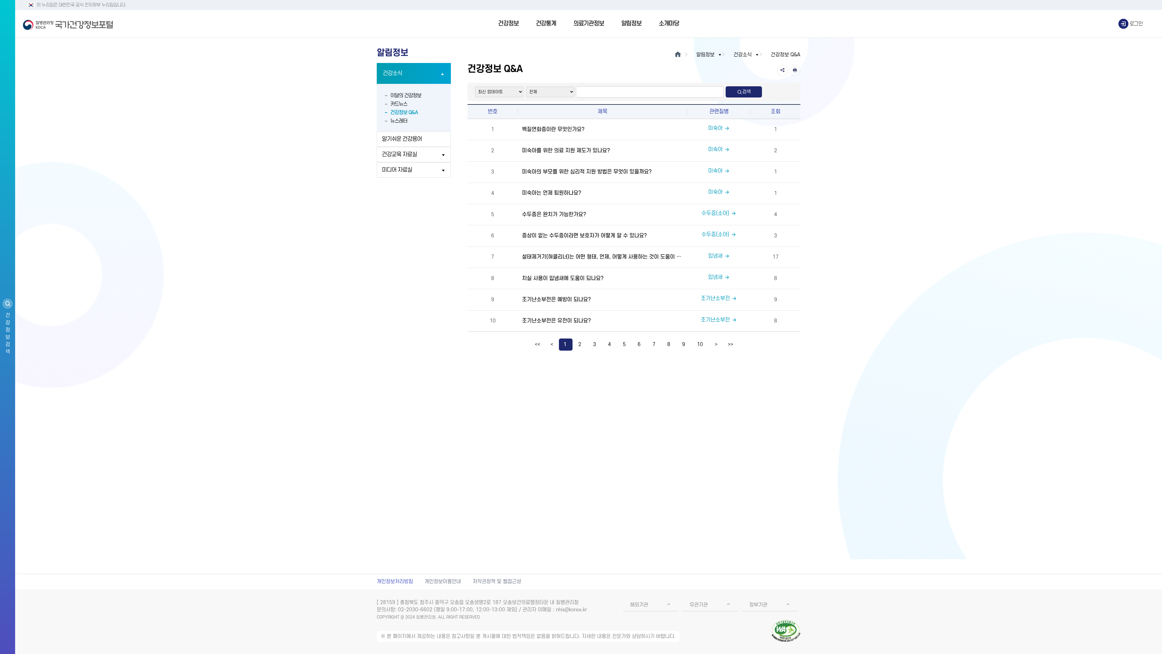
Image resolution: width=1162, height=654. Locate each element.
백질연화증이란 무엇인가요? (553, 129)
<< (537, 344)
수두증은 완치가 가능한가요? (554, 214)
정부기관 (758, 605)
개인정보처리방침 (395, 581)
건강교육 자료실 (399, 154)
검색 (746, 91)
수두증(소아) (715, 213)
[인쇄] (794, 70)
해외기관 (639, 605)
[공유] (782, 70)
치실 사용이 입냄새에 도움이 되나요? (563, 278)
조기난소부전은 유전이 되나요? (556, 321)
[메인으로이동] (677, 54)
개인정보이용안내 (443, 581)
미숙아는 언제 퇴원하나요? (551, 193)
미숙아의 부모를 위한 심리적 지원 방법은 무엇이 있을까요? (587, 172)
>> (730, 344)
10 (700, 344)
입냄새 (715, 256)
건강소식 (392, 73)
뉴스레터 (398, 121)
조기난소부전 (715, 298)
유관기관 (699, 605)
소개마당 (669, 23)
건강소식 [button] (743, 55)
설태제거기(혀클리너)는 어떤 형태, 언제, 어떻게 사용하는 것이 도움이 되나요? (604, 257)
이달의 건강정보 (405, 95)
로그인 (1136, 24)
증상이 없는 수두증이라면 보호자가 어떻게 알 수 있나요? (584, 236)
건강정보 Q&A (404, 112)
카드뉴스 (398, 104)
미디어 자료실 (397, 170)
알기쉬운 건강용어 (402, 139)
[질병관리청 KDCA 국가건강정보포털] (68, 24)
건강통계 (546, 23)
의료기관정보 (588, 23)
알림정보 (631, 23)
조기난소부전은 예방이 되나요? (556, 299)
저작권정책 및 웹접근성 (497, 581)
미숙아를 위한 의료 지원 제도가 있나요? (566, 151)
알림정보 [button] (705, 55)
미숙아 (715, 128)
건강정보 (508, 23)
